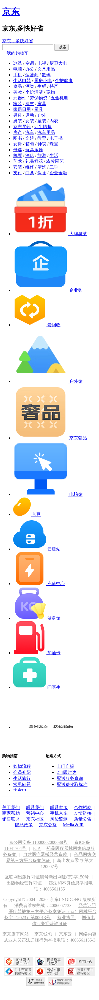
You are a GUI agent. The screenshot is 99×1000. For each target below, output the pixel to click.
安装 (17, 167)
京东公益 (48, 824)
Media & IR (73, 824)
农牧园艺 (55, 161)
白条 (29, 172)
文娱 (29, 138)
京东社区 (35, 819)
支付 (17, 172)
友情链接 (83, 813)
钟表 (41, 144)
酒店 (29, 155)
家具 (41, 103)
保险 (41, 172)
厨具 (38, 109)
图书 (17, 138)
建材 (29, 103)
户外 (41, 115)
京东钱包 (43, 934)
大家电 (19, 790)
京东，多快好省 (17, 40)
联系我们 (35, 807)
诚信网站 (81, 961)
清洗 (41, 167)
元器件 (19, 97)
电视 (41, 63)
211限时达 (66, 772)
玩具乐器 (34, 149)
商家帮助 (11, 813)
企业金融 (58, 172)
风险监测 (59, 819)
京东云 (66, 934)
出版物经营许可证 (25, 883)
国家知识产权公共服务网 (60, 981)
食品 (17, 86)
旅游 (41, 155)
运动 (29, 115)
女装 (29, 121)
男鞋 (17, 115)
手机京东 (59, 813)
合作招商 (83, 807)
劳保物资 (38, 97)
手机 (17, 74)
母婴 (17, 149)
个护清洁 (34, 92)
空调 (29, 63)
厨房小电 (43, 80)
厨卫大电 (58, 63)
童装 (41, 121)
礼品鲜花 (34, 161)
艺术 (17, 161)
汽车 (29, 132)
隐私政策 (24, 824)
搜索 (61, 47)
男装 (17, 121)
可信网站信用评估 (18, 961)
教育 (41, 138)
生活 (54, 155)
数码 (46, 74)
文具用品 (46, 69)
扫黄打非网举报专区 (81, 971)
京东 (11, 11)
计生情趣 (43, 126)
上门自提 (65, 766)
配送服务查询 (70, 778)
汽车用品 (46, 132)
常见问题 (22, 784)
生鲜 (41, 86)
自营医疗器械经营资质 (45, 854)
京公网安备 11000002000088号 (38, 842)
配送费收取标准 (72, 784)
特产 (54, 86)
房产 (17, 132)
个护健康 (64, 80)
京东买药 (22, 126)
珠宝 (54, 144)
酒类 (29, 86)
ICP (37, 848)
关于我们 (11, 807)
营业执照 (66, 917)
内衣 (54, 121)
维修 (29, 167)
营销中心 (35, 813)
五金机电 (59, 97)
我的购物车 (18, 53)
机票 (17, 155)
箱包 (29, 144)
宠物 (50, 92)
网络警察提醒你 (49, 961)
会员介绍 (22, 772)
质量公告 (83, 819)
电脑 (17, 69)
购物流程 (22, 766)
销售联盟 (11, 819)
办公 (29, 69)
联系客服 (59, 807)
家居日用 (22, 109)
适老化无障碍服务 (36, 981)
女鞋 (17, 144)
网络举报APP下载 (49, 971)
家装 (17, 103)
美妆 (17, 92)
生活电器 (22, 80)
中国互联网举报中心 (18, 971)
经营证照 (87, 905)
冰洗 (17, 63)
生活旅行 (22, 778)
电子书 (56, 138)
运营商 (31, 74)
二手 (54, 167)
